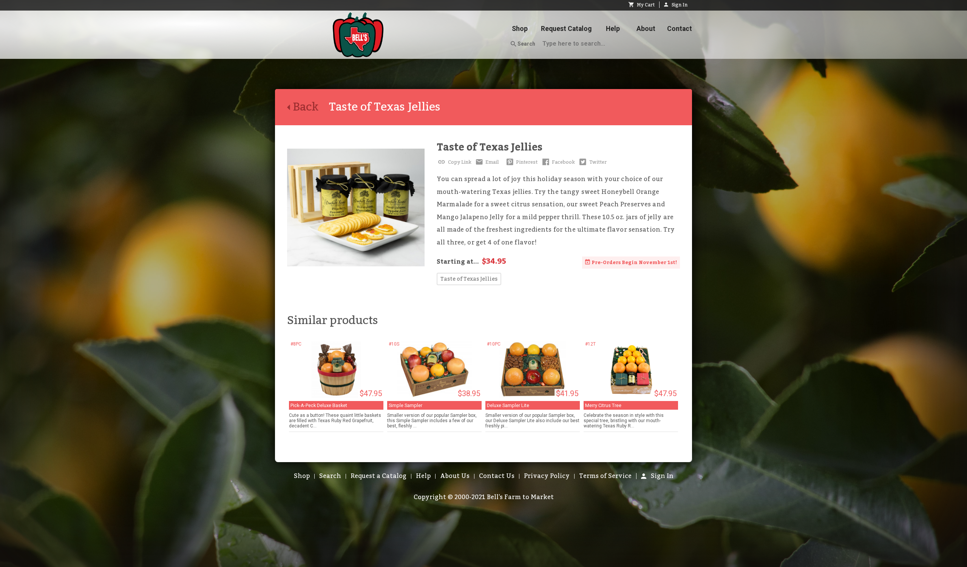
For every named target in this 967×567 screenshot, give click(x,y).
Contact (679, 28)
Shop (520, 28)
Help (613, 28)
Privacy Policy (547, 476)
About (645, 28)
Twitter (597, 162)
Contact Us (496, 476)
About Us (455, 476)
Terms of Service (605, 476)
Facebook (563, 162)
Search (525, 44)
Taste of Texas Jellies (489, 147)
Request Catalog (566, 28)
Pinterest (526, 162)
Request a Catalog (378, 476)
